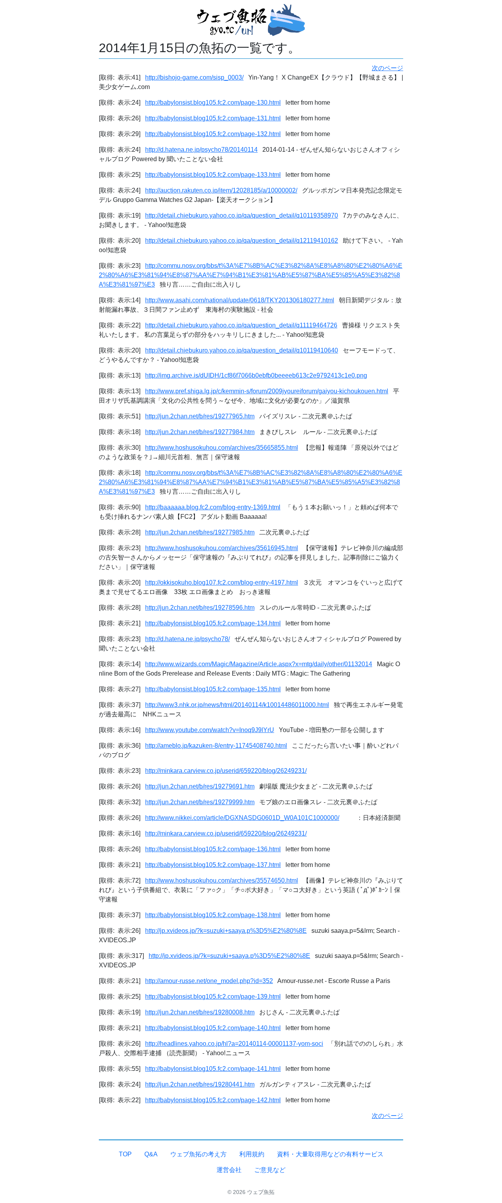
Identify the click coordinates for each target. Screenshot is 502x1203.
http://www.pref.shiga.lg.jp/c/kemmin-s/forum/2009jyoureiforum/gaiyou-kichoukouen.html (266, 391)
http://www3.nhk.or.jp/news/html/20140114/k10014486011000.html (237, 704)
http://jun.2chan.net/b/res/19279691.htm (200, 786)
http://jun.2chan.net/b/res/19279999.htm (200, 802)
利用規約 (251, 1154)
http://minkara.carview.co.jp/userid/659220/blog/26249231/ (226, 770)
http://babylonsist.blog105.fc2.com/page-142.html (213, 1100)
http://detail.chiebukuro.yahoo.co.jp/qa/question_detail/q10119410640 (241, 350)
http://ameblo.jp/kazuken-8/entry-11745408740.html (216, 745)
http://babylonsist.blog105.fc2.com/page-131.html (213, 118)
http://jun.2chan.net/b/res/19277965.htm (200, 416)
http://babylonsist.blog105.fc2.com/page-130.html (213, 102)
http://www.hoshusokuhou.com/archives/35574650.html (221, 880)
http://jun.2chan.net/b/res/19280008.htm (200, 1012)
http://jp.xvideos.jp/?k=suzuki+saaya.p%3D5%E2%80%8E (226, 930)
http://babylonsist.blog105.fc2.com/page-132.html (213, 134)
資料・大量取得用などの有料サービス (330, 1154)
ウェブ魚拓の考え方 (198, 1154)
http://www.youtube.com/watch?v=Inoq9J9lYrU (209, 730)
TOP (125, 1154)
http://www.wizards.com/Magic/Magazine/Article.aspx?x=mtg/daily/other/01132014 (258, 664)
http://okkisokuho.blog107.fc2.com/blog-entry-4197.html (221, 582)
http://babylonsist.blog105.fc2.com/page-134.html (213, 623)
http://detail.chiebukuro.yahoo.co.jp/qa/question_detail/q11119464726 (241, 325)
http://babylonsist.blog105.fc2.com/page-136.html (213, 849)
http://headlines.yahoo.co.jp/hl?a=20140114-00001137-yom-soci (234, 1043)
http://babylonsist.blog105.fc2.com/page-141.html (213, 1068)
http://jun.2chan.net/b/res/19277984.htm (200, 432)
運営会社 (229, 1170)
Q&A (151, 1154)
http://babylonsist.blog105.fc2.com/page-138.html (213, 915)
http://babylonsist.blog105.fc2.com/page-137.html (213, 864)
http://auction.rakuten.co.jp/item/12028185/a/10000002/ (221, 190)
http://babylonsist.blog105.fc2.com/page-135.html (213, 689)
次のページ (387, 68)
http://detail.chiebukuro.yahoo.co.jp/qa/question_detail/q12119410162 (241, 240)
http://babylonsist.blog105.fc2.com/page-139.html (213, 996)
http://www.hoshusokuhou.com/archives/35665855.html (221, 447)
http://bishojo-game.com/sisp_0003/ (194, 77)
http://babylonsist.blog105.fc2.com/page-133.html (213, 174)
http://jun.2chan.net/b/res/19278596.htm (200, 607)
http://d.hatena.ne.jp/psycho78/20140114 (201, 149)
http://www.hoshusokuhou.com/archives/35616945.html (221, 548)
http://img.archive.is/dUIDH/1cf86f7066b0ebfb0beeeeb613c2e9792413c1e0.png (256, 375)
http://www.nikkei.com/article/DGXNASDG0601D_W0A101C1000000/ (242, 817)
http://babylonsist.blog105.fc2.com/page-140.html (213, 1028)
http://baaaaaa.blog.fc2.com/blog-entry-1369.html (212, 507)
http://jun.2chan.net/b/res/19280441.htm (200, 1084)
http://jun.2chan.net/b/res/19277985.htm (200, 532)
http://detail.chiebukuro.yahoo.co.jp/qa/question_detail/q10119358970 (241, 215)
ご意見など (270, 1170)
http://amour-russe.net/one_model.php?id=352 (209, 981)
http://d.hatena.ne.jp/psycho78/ (187, 639)
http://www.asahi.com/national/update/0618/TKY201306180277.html (239, 300)
